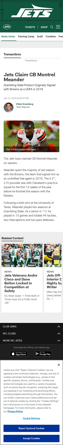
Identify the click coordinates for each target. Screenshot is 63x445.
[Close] (59, 365)
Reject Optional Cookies (32, 428)
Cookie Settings (31, 418)
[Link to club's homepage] (7, 25)
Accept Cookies (31, 438)
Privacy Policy (15, 411)
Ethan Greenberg (24, 104)
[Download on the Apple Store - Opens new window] (19, 354)
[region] (31, 402)
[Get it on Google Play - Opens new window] (43, 355)
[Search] (51, 26)
